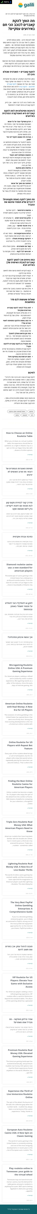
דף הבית (32, 14)
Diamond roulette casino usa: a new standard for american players (19, 567)
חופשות (25, 415)
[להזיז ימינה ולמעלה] (2, 1)
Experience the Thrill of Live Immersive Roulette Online (19, 1094)
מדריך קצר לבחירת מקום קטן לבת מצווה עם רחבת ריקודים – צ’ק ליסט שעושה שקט (18, 505)
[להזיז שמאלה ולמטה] (1, 2)
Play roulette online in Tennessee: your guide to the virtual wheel (19, 1171)
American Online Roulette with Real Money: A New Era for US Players (18, 706)
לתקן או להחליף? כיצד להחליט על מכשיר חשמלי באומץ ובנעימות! (18, 606)
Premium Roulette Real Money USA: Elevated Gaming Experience (20, 1053)
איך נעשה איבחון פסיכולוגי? (20, 637)
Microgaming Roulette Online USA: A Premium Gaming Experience (20, 668)
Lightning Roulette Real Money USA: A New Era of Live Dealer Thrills (19, 866)
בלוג (32, 415)
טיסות (17, 415)
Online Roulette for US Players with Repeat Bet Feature (19, 745)
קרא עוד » (29, 454)
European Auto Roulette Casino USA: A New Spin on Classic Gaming (18, 1132)
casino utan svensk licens (17, 411)
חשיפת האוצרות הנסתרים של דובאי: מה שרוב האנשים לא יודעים (19, 471)
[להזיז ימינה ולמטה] (2, 2)
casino (31, 411)
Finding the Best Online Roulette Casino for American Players (20, 784)
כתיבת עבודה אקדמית (22, 536)
